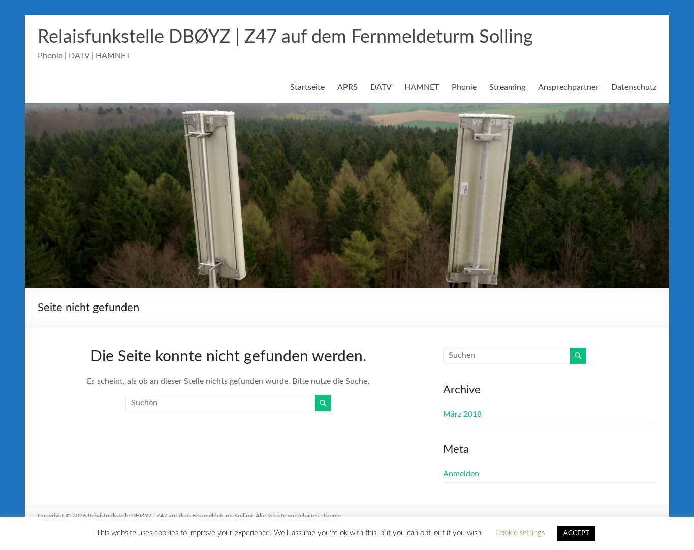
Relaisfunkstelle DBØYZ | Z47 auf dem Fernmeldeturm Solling (285, 37)
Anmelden (461, 474)
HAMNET (421, 87)
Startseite (307, 87)
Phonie (464, 87)
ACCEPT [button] (576, 533)
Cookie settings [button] (520, 533)
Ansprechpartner (568, 87)
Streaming (507, 87)
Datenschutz (633, 87)
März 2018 (462, 414)
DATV (381, 87)
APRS (347, 87)
